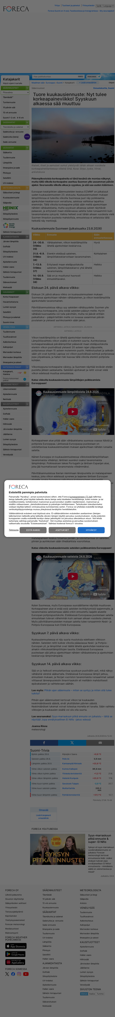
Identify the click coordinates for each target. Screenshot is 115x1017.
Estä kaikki (33, 530)
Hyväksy (91, 530)
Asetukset (62, 530)
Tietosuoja (14, 530)
